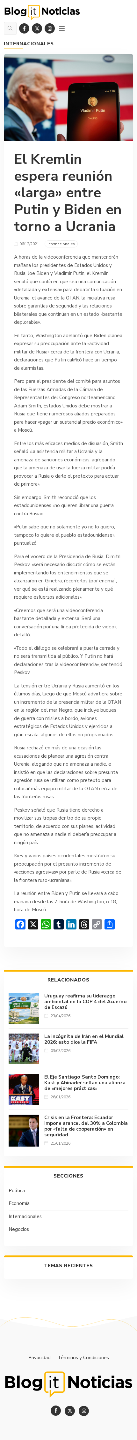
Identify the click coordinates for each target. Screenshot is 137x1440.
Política (17, 1190)
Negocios (19, 1229)
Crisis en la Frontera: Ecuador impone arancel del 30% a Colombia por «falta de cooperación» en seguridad (86, 1126)
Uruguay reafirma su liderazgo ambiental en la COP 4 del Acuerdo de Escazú (85, 1002)
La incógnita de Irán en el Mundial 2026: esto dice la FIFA (84, 1039)
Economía (19, 1203)
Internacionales (29, 44)
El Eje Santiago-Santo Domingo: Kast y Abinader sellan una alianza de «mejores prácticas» (85, 1083)
